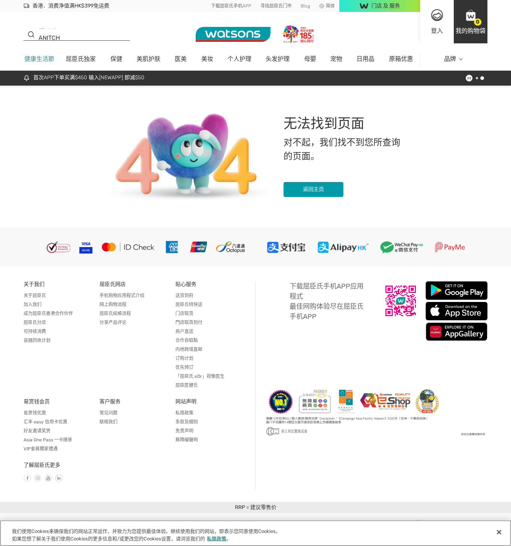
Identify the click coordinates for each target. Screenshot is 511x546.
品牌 (450, 58)
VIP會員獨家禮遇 (41, 448)
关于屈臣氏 (35, 295)
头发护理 (278, 58)
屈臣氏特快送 (188, 304)
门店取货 (184, 313)
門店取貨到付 (188, 322)
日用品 (365, 58)
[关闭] (499, 532)
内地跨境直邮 (188, 349)
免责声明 (184, 431)
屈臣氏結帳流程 (115, 313)
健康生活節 (39, 58)
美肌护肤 (148, 58)
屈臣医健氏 (186, 385)
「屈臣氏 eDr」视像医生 (199, 376)
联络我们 (108, 422)
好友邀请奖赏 (37, 431)
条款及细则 (186, 422)
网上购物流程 (113, 304)
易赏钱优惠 (35, 413)
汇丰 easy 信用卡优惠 (45, 422)
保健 (116, 58)
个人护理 (239, 58)
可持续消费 (35, 331)
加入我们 (33, 304)
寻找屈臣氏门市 (276, 6)
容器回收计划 (37, 340)
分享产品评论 (113, 322)
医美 (181, 58)
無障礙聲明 (186, 439)
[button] (470, 21)
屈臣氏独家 (81, 58)
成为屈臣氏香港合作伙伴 (48, 313)
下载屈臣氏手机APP (231, 6)
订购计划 (184, 358)
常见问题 (108, 413)
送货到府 (184, 295)
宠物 (336, 58)
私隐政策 (184, 413)
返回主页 (313, 189)
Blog (305, 6)
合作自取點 (186, 340)
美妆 (207, 58)
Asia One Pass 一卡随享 (48, 439)
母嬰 (310, 58)
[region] (255, 533)
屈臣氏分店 (35, 322)
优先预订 (184, 367)
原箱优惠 (401, 58)
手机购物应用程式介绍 (122, 295)
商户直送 (184, 331)
